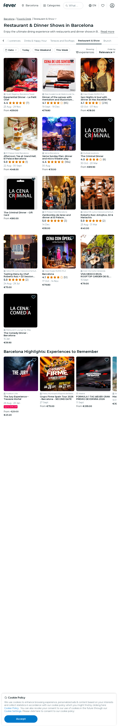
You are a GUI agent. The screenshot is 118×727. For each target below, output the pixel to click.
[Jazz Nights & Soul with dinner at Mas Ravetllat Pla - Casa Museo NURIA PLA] (97, 75)
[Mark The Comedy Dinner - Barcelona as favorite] (33, 297)
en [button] (94, 5)
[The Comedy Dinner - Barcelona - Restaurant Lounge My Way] (20, 310)
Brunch (107, 40)
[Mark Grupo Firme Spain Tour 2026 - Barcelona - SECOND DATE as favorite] (71, 360)
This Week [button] (62, 50)
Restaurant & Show (89, 40)
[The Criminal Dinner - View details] (97, 134)
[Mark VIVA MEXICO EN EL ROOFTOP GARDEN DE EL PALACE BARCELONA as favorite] (110, 238)
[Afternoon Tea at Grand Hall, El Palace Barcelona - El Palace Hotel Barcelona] (20, 134)
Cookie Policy (11, 708)
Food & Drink (24, 19)
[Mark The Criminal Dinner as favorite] (110, 120)
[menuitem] (35, 40)
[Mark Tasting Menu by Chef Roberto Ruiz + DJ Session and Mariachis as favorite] (33, 238)
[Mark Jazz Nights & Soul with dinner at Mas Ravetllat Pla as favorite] (110, 61)
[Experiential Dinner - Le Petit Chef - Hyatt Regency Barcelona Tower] (20, 75)
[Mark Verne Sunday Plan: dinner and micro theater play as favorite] (72, 120)
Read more (107, 31)
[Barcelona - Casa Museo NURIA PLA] (59, 251)
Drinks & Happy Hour (35, 40)
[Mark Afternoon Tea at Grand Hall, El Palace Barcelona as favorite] (33, 120)
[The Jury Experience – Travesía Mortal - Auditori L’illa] (21, 374)
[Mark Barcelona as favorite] (72, 238)
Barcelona (9, 19)
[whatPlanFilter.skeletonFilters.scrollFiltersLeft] (3, 40)
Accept (21, 718)
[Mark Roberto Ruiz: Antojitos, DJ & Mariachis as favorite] (110, 179)
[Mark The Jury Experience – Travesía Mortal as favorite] (34, 360)
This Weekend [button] (42, 50)
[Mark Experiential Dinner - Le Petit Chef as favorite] (33, 61)
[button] (45, 18)
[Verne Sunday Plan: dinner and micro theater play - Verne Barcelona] (59, 134)
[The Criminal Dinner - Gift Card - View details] (20, 193)
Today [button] (25, 50)
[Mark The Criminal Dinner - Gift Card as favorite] (33, 179)
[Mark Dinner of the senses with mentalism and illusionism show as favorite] (72, 61)
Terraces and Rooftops (62, 40)
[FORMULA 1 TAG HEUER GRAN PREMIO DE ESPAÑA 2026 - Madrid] (93, 374)
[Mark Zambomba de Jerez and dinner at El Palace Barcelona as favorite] (72, 179)
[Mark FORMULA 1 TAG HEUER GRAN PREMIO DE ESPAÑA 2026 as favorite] (107, 360)
